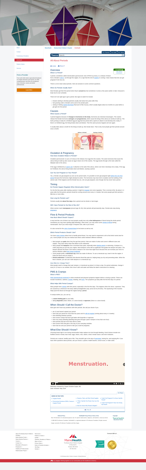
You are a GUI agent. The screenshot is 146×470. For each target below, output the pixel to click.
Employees (18, 446)
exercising (98, 338)
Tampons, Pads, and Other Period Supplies (87, 398)
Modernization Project (21, 450)
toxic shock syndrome (73, 251)
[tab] (120, 393)
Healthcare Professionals (22, 448)
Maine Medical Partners (21, 439)
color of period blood (70, 228)
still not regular (89, 313)
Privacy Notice (38, 443)
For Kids (113, 52)
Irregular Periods (57, 398)
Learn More (29, 90)
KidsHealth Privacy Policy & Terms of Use (89, 415)
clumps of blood (107, 222)
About (18, 47)
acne (83, 279)
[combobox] (90, 55)
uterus (62, 78)
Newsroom (37, 433)
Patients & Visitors (39, 435)
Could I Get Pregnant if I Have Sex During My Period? (112, 403)
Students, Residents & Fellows (42, 439)
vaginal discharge (68, 105)
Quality (36, 437)
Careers (18, 441)
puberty (96, 78)
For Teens (121, 52)
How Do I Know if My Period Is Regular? (87, 405)
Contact (18, 51)
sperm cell (69, 167)
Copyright (115, 415)
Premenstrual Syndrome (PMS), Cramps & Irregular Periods (63, 402)
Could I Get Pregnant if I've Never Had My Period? (112, 399)
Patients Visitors (21, 64)
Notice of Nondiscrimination (41, 445)
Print (61, 66)
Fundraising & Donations (23, 56)
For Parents (106, 52)
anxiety (70, 279)
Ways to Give (38, 441)
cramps (64, 286)
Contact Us (18, 443)
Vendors (37, 449)
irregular (86, 190)
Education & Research (21, 445)
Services (19, 68)
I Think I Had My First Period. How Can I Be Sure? (88, 401)
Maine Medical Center (21, 437)
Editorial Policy (61, 415)
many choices (60, 235)
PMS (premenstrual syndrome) (59, 277)
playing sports (101, 245)
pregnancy (53, 210)
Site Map (37, 447)
